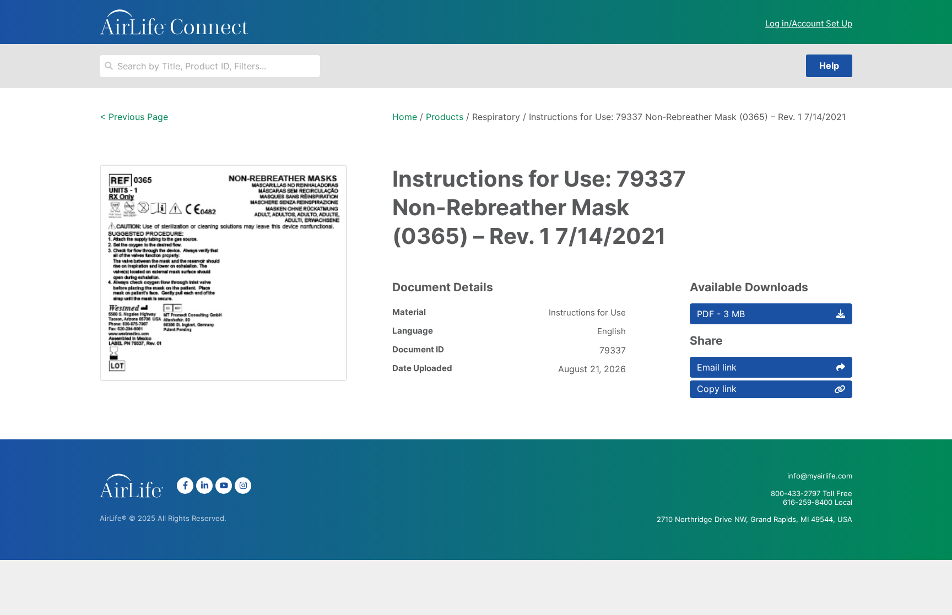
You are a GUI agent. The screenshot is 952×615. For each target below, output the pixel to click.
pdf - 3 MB (721, 313)
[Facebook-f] (185, 485)
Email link (717, 367)
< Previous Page (134, 116)
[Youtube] (223, 485)
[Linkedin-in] (204, 485)
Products (444, 116)
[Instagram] (243, 485)
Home (404, 116)
